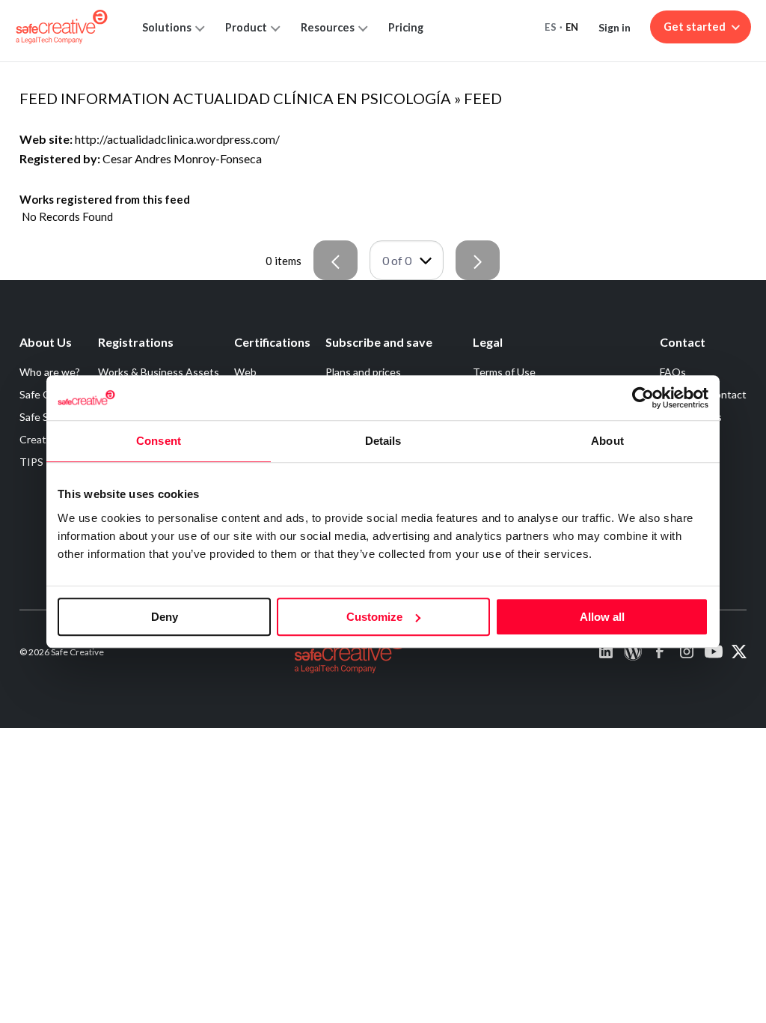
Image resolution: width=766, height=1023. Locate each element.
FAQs (673, 371)
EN (572, 27)
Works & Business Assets (158, 371)
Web (245, 371)
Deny (164, 616)
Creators (40, 439)
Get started (695, 26)
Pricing (405, 27)
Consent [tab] (158, 440)
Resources (328, 27)
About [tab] (607, 440)
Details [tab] (383, 440)
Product (246, 27)
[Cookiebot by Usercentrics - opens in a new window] (642, 397)
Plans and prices (363, 371)
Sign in (614, 27)
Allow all (602, 616)
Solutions (167, 27)
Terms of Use (504, 371)
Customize (374, 616)
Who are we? (49, 371)
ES (551, 27)
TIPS (31, 461)
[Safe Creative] (61, 27)
